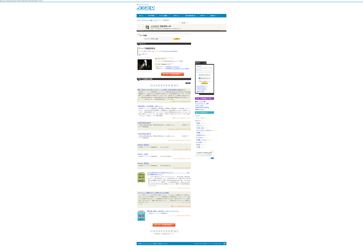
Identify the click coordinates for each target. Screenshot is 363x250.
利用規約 (140, 243)
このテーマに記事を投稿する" (164, 225)
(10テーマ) (203, 147)
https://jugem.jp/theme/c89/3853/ (170, 51)
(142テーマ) (203, 123)
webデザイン (201, 135)
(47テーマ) (204, 142)
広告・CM (200, 128)
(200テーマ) (204, 125)
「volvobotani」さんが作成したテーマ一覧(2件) (177, 68)
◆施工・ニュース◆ (200, 101)
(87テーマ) (205, 137)
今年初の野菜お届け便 (144, 122)
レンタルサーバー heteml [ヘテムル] (204, 152)
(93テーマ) (214, 130)
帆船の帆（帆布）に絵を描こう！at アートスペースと (163, 211)
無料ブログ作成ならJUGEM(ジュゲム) (146, 9)
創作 (198, 123)
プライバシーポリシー (147, 243)
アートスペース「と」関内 (202, 103)
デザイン (177, 15)
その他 (199, 142)
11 (175, 85)
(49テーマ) (203, 144)
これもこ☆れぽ (199, 105)
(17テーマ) (208, 135)
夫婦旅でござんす (199, 109)
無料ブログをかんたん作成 (142, 4)
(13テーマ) (203, 132)
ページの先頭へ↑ (224, 243)
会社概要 (159, 243)
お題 (198, 147)
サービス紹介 (164, 15)
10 (172, 85)
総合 (198, 144)
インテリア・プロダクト (204, 130)
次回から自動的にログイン (205, 81)
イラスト (200, 137)
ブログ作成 (151, 15)
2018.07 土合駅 (143, 154)
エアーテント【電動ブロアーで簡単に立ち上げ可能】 (153, 192)
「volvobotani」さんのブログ (172, 66)
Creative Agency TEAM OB (202, 107)
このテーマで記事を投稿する (172, 74)
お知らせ (213, 15)
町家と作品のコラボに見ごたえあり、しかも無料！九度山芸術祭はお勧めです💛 (161, 89)
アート (199, 125)
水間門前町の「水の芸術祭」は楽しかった (150, 106)
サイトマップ (165, 243)
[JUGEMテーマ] (183, 22)
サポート (203, 15)
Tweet (139, 54)
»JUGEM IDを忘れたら (201, 87)
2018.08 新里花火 (143, 145)
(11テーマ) (206, 128)
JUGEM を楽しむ (190, 15)
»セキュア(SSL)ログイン (202, 86)
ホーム (141, 15)
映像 (198, 132)
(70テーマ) (209, 139)
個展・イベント (202, 140)
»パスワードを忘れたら (202, 89)
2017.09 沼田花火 (143, 163)
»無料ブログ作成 (200, 91)
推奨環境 (155, 243)
